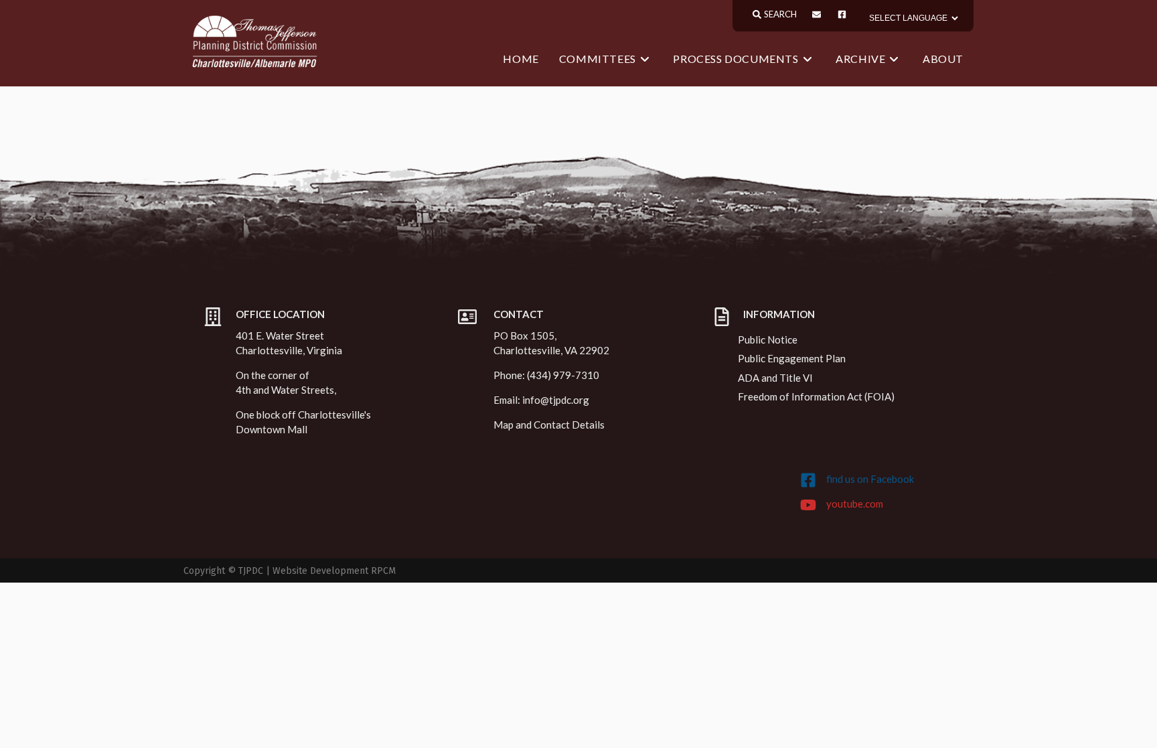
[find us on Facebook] (808, 480)
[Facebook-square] (841, 14)
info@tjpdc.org (555, 400)
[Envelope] (816, 14)
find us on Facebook (870, 479)
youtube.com (854, 504)
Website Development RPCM (334, 571)
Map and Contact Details (549, 425)
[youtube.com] (808, 505)
